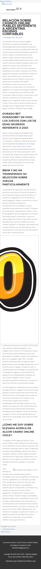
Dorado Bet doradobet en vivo (18, 144)
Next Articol (6, 532)
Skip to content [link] (5, 1)
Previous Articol (8, 529)
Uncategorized (9, 37)
